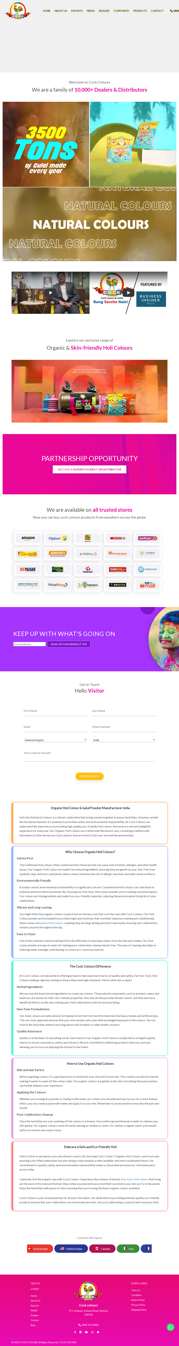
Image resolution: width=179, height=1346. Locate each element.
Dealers (104, 10)
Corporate (121, 10)
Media (91, 10)
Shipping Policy (139, 1309)
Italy (134, 1248)
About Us (61, 10)
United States (76, 1248)
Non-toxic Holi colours (135, 1179)
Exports (77, 10)
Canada (108, 1248)
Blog (33, 1325)
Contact (157, 10)
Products (140, 10)
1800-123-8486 (90, 1324)
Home (46, 10)
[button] (13, 36)
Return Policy (138, 1300)
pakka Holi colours (51, 923)
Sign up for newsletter (69, 644)
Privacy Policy (138, 1304)
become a (89, 469)
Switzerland (43, 1248)
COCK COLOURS (67, 1342)
